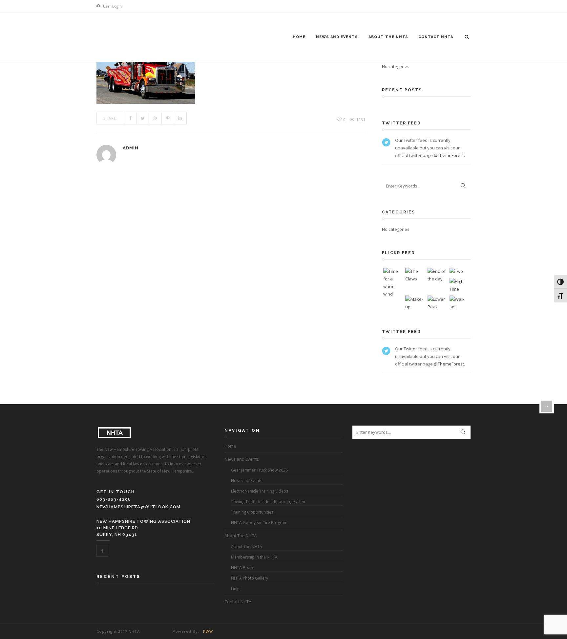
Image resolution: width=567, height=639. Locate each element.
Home (299, 37)
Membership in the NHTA (254, 557)
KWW (208, 631)
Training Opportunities (252, 512)
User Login (112, 6)
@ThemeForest (449, 155)
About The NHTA (388, 37)
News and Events (337, 37)
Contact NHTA (435, 37)
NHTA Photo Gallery (249, 578)
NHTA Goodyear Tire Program (259, 522)
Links (235, 588)
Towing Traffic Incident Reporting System (268, 501)
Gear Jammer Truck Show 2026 (259, 470)
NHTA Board (243, 567)
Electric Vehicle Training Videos (259, 491)
